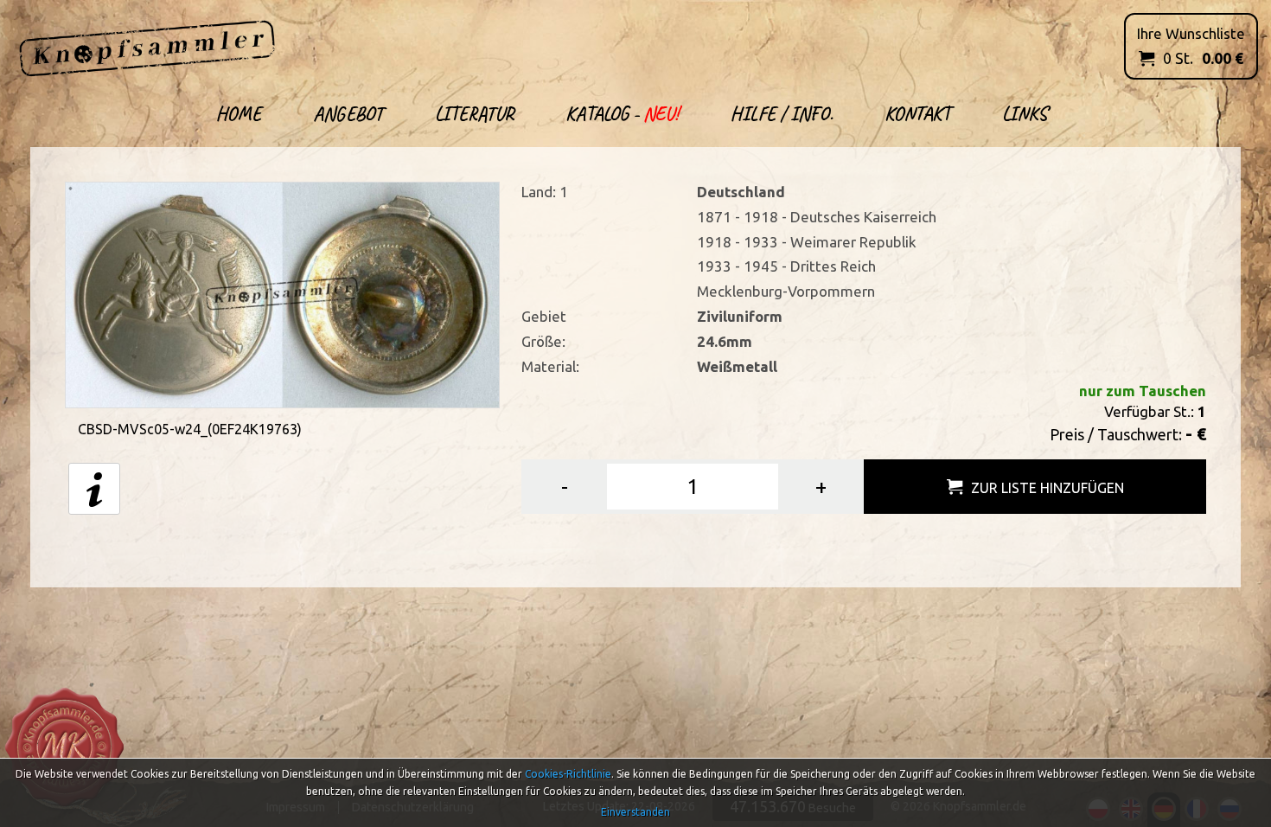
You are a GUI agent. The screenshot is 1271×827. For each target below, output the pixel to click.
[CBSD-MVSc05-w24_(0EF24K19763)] (282, 293)
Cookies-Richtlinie (568, 773)
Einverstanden (635, 811)
